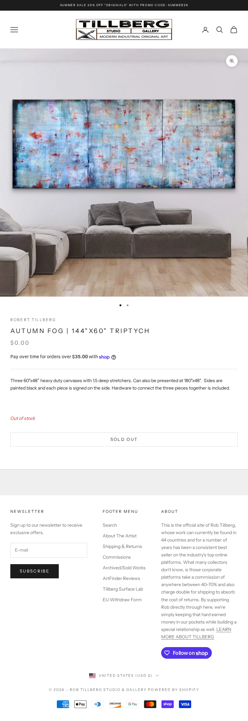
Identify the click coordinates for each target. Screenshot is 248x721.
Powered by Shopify (173, 689)
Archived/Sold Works (124, 568)
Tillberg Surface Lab (123, 589)
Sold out (124, 439)
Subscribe (34, 571)
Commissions (117, 557)
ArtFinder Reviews (121, 578)
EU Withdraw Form (122, 600)
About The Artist (120, 536)
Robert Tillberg (33, 319)
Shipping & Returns (122, 546)
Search (110, 525)
